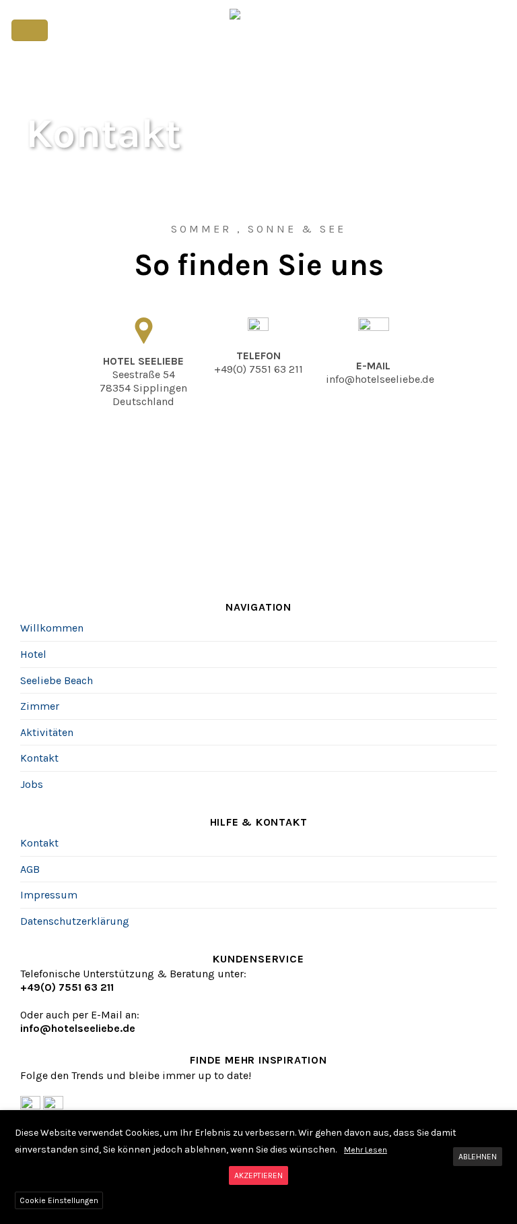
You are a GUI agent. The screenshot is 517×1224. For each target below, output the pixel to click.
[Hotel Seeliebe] (259, 30)
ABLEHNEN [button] (477, 1156)
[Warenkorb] (500, 30)
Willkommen (51, 627)
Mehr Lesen (365, 1150)
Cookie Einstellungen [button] (59, 1200)
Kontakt (39, 758)
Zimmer (39, 706)
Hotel (33, 654)
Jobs (31, 784)
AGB (30, 869)
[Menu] (29, 31)
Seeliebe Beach (56, 680)
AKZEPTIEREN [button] (258, 1175)
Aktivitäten (46, 732)
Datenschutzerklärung (74, 921)
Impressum (48, 894)
